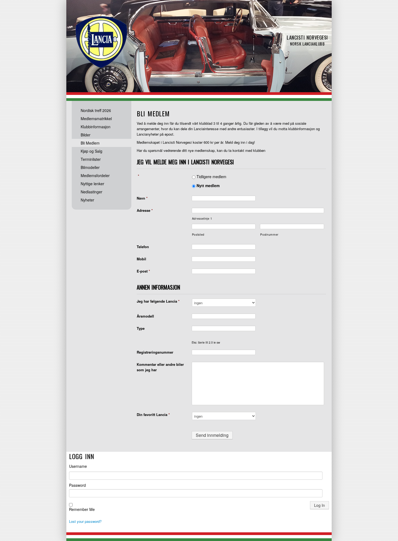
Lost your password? (85, 521)
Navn (142, 198)
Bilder (85, 134)
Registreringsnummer (155, 352)
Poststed (198, 234)
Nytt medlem (208, 185)
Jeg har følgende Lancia (158, 301)
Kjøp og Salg (91, 151)
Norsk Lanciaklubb (101, 42)
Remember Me (82, 509)
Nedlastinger (91, 191)
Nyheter (87, 200)
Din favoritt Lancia (153, 414)
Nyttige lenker (92, 183)
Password (77, 485)
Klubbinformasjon (95, 126)
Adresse (145, 210)
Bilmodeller (90, 167)
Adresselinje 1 (202, 218)
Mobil (141, 258)
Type (141, 328)
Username (78, 466)
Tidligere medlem (211, 176)
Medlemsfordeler (95, 175)
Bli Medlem (90, 143)
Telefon (143, 246)
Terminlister (91, 159)
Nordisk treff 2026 (96, 110)
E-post (143, 271)
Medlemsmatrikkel (96, 118)
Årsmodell (145, 316)
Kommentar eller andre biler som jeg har (160, 367)
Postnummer (269, 234)
